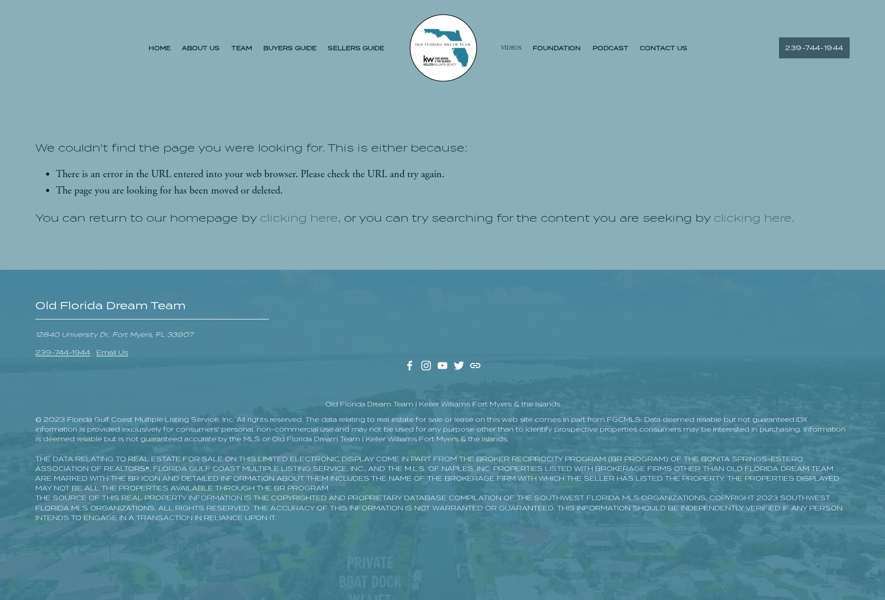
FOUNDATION (557, 48)
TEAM (241, 48)
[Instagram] (426, 365)
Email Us (112, 352)
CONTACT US (663, 48)
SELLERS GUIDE (356, 48)
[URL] (475, 365)
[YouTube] (442, 365)
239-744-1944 (814, 48)
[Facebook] (410, 365)
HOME (160, 48)
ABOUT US (201, 48)
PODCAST (610, 48)
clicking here (299, 218)
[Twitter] (459, 365)
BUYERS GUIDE (290, 48)
